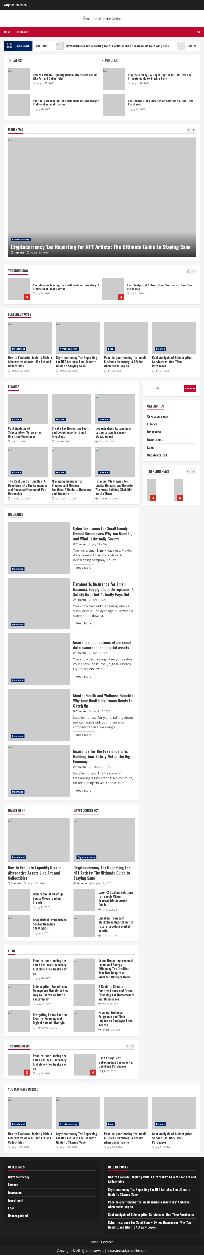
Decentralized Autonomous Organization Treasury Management (115, 409)
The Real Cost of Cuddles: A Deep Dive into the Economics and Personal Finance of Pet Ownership (28, 462)
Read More (83, 567)
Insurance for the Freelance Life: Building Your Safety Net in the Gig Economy (39, 771)
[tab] (55, 61)
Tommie (19, 253)
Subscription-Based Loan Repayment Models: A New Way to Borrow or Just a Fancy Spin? (19, 995)
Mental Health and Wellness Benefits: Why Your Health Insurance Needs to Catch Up (39, 715)
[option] (102, 197)
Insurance (17, 569)
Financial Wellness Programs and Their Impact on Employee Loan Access (84, 1021)
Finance (160, 348)
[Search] (198, 32)
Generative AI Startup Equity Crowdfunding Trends (19, 900)
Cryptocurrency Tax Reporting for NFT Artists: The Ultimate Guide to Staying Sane (99, 46)
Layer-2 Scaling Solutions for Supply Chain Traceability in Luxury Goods (84, 900)
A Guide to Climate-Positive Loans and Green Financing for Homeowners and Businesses (84, 995)
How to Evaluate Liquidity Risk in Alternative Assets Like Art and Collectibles (19, 79)
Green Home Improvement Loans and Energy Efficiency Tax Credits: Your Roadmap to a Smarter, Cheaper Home (84, 969)
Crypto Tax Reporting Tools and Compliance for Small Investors (72, 409)
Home (7, 32)
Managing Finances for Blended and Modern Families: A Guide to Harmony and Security (72, 462)
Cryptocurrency (20, 239)
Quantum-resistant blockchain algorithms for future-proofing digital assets (84, 926)
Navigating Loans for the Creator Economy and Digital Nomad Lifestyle (19, 1021)
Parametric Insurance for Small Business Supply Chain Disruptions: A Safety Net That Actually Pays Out (39, 603)
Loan (111, 348)
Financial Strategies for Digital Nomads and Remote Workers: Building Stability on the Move (115, 462)
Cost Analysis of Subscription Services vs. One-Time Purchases (45, 289)
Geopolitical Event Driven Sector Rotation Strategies (19, 926)
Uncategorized (157, 455)
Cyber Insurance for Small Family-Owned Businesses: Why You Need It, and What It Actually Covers (139, 289)
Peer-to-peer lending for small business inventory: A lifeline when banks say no (19, 105)
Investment (18, 348)
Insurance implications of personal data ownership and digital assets (39, 659)
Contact (22, 32)
